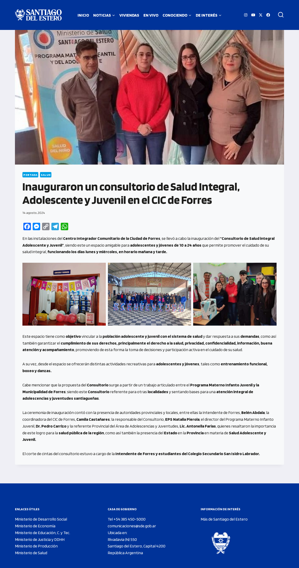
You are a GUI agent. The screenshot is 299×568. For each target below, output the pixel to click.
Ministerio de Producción (36, 545)
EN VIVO (150, 15)
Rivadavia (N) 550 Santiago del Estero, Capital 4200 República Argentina (136, 546)
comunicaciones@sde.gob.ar (132, 525)
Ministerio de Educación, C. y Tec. (42, 532)
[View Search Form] (279, 15)
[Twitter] (260, 15)
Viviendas (129, 15)
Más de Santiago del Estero (224, 519)
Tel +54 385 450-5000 (127, 519)
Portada (30, 174)
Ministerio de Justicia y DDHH (39, 539)
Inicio (83, 15)
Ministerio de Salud (31, 552)
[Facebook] (268, 15)
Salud (45, 174)
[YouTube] (253, 15)
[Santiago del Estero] (38, 15)
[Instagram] (245, 15)
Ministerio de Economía (35, 525)
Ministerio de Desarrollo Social (41, 519)
